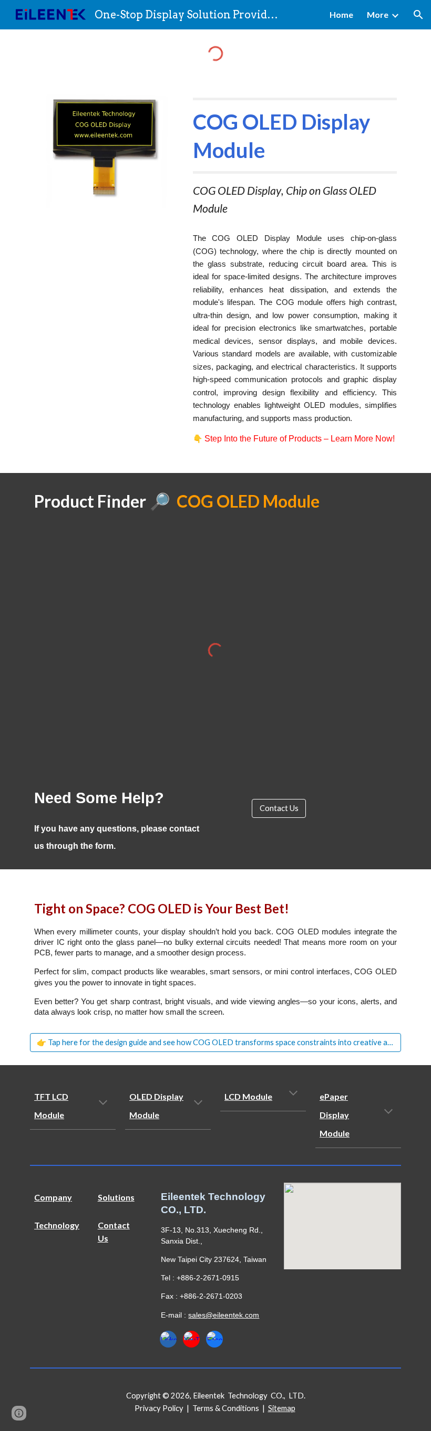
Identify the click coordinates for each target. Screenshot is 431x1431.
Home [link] (341, 14)
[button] (418, 14)
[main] (295, 157)
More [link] (377, 14)
